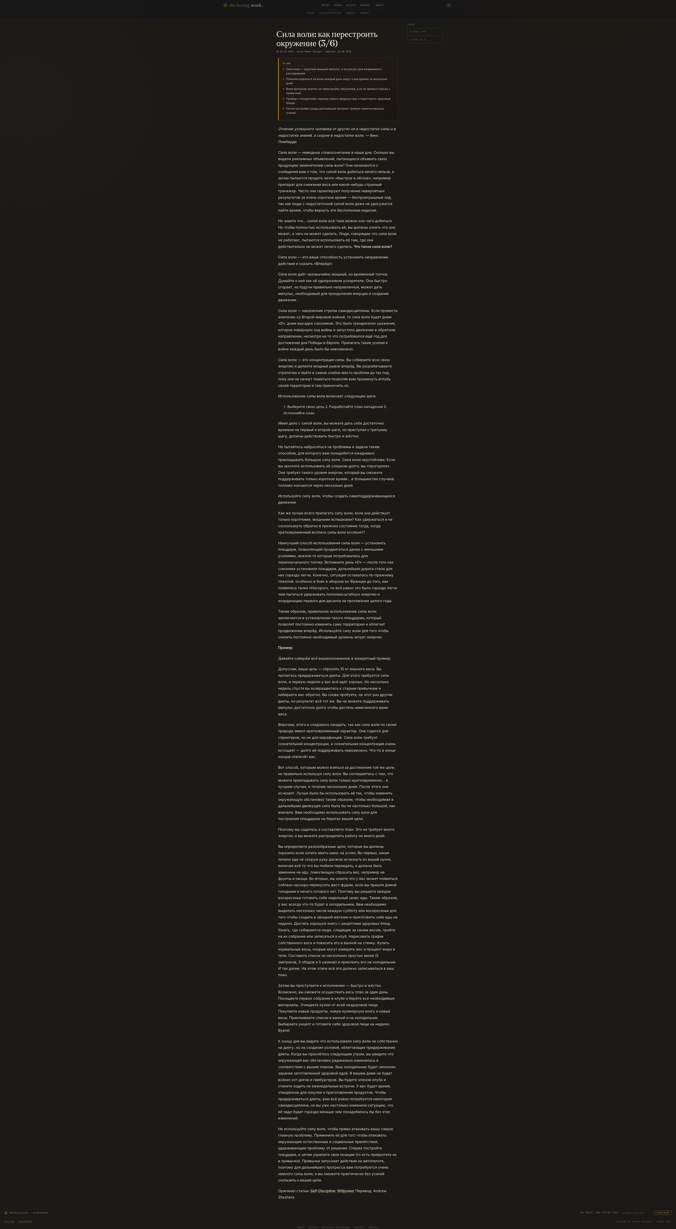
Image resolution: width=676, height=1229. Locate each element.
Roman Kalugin (313, 51)
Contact (374, 1227)
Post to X (419, 40)
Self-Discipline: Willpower (332, 1191)
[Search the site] (449, 5)
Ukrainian (25, 1222)
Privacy (359, 1227)
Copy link (419, 31)
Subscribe (663, 1213)
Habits (350, 13)
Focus (310, 13)
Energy (365, 13)
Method (313, 1227)
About (301, 1227)
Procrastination (330, 13)
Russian (9, 1222)
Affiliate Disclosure (336, 1227)
